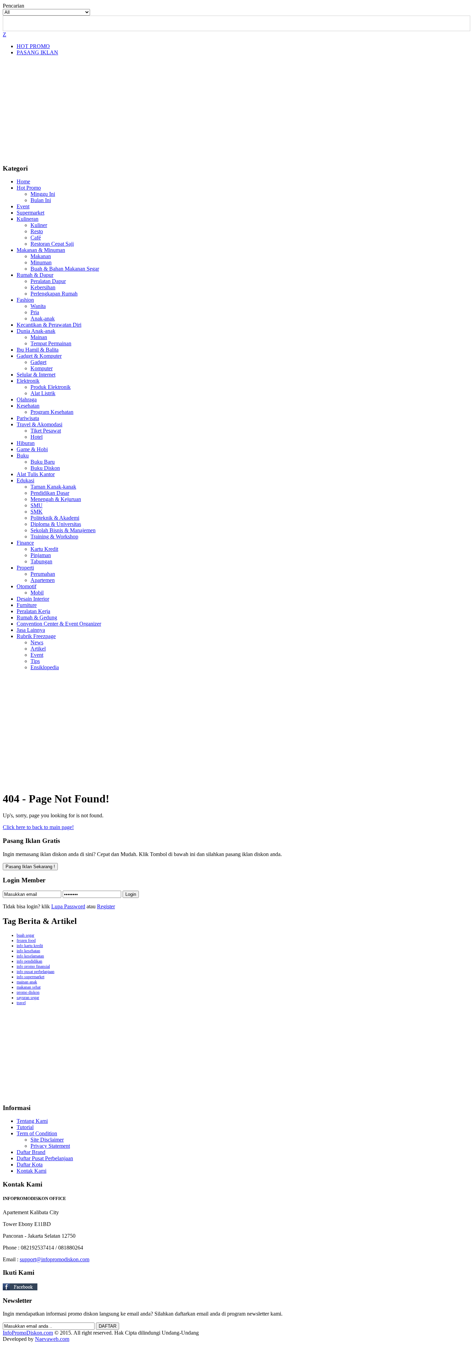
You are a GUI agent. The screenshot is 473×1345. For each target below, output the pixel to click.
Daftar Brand (31, 1152)
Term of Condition (37, 1133)
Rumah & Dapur (35, 275)
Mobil (37, 593)
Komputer (41, 368)
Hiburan (26, 443)
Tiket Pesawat (45, 431)
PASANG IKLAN (37, 52)
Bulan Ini (40, 200)
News (36, 642)
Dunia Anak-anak (36, 331)
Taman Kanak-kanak (53, 487)
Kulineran (27, 219)
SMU (36, 505)
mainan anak (27, 982)
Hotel (36, 437)
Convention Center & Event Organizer (59, 624)
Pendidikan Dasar (49, 493)
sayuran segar (28, 997)
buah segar (25, 935)
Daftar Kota (30, 1164)
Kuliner (38, 225)
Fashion (25, 300)
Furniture (27, 605)
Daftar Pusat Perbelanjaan (45, 1158)
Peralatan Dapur (48, 281)
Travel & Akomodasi (39, 424)
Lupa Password (68, 906)
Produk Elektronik (50, 387)
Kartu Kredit (44, 549)
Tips (35, 661)
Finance (25, 543)
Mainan (38, 337)
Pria (34, 312)
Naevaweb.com (52, 1339)
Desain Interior (33, 599)
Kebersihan (42, 287)
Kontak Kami (31, 1171)
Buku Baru (42, 462)
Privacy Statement (50, 1146)
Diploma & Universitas (55, 524)
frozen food (26, 940)
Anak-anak (42, 318)
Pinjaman (40, 555)
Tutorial (25, 1127)
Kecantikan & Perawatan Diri (49, 325)
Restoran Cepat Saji (52, 244)
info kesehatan (28, 950)
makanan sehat (29, 987)
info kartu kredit (30, 945)
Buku (23, 455)
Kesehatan (28, 406)
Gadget (38, 362)
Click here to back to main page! (38, 827)
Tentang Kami (32, 1121)
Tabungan (41, 561)
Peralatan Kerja (33, 611)
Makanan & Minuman (41, 250)
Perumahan (42, 574)
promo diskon (28, 992)
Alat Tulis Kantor (36, 474)
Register (106, 906)
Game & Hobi (32, 449)
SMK (36, 512)
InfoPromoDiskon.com (28, 1333)
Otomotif (26, 586)
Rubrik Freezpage (36, 636)
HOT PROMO (33, 46)
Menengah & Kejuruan (55, 499)
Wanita (38, 306)
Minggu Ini (42, 194)
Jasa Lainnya (31, 630)
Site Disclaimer (47, 1140)
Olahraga (27, 399)
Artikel (38, 649)
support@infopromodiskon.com (54, 1259)
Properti (25, 568)
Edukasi (25, 480)
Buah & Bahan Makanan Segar (64, 269)
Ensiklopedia (44, 667)
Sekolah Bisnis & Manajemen (63, 530)
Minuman (41, 262)
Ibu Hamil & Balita (38, 350)
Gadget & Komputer (39, 356)
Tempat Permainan (50, 343)
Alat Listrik (42, 393)
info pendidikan (29, 961)
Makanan (40, 256)
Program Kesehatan (51, 412)
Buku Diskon (45, 468)
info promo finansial (33, 966)
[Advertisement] (236, 109)
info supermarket (30, 976)
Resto (36, 231)
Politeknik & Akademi (54, 518)
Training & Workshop (54, 536)
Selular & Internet (36, 375)
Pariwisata (28, 418)
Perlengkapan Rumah (54, 294)
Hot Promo (29, 188)
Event (23, 206)
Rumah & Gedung (37, 617)
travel (21, 1002)
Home (23, 181)
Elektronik (28, 381)
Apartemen (42, 580)
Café (35, 237)
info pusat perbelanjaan (35, 971)
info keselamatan (30, 956)
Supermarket (30, 213)
